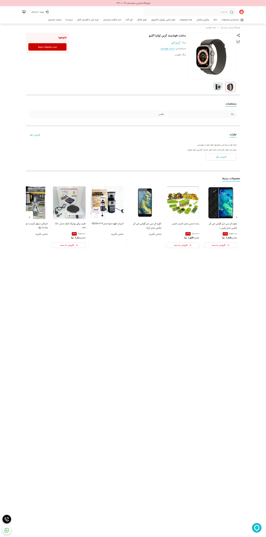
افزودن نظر (35, 135)
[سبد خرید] (24, 12)
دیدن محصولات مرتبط (47, 47)
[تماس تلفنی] (6, 519)
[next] (29, 217)
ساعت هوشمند (210, 27)
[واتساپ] (6, 530)
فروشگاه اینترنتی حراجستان (230, 27)
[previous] (236, 217)
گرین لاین (175, 42)
